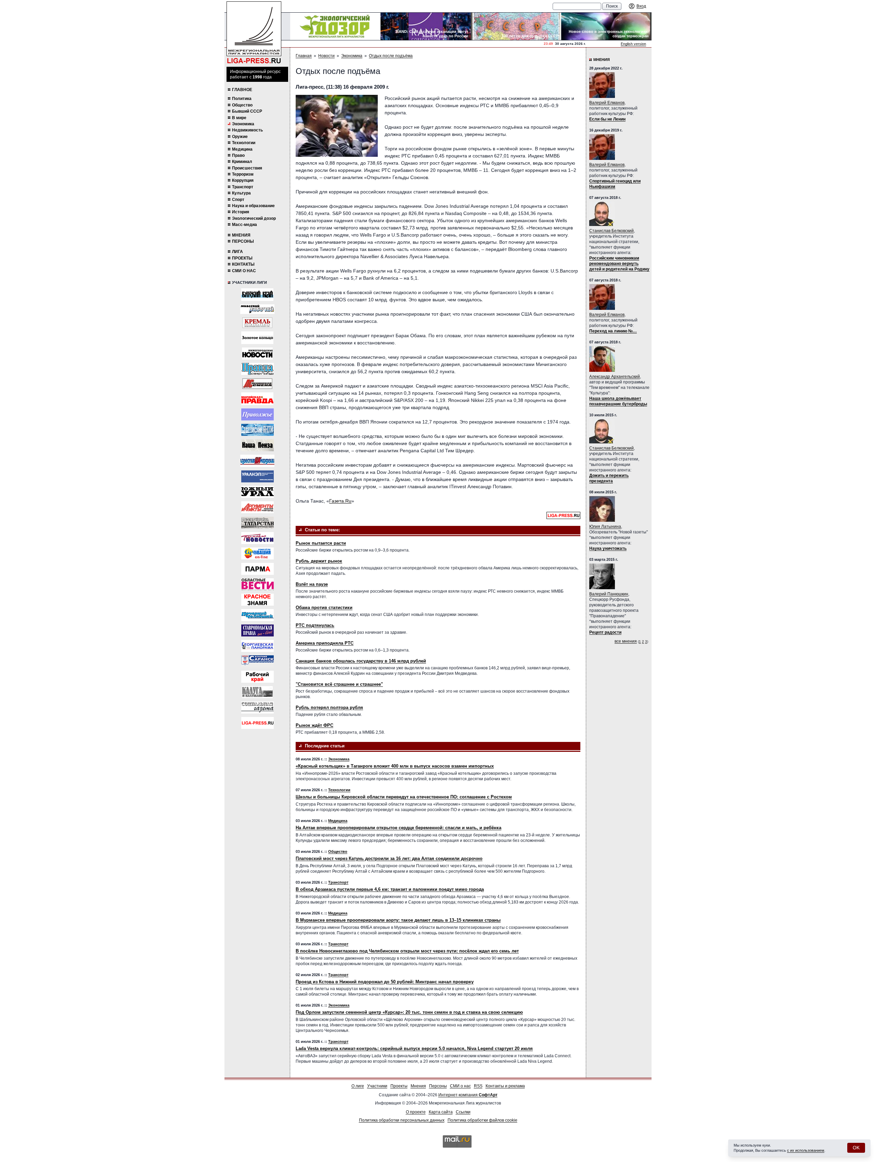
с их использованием (805, 1150)
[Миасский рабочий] (257, 309)
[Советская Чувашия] (257, 553)
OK (856, 1147)
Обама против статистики (324, 607)
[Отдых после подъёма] (337, 126)
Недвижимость (247, 130)
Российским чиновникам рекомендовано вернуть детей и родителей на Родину (619, 263)
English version (633, 44)
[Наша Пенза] (257, 445)
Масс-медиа (244, 224)
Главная (304, 55)
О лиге (357, 1086)
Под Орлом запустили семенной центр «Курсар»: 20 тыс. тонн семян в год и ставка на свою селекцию (409, 1012)
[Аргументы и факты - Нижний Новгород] (257, 507)
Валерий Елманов (606, 102)
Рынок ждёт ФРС (314, 725)
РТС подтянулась (315, 625)
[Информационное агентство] (257, 414)
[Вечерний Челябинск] (257, 615)
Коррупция (243, 180)
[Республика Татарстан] (257, 523)
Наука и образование (253, 205)
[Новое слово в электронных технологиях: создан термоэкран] (606, 26)
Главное (242, 89)
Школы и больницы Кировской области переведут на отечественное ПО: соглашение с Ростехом (404, 796)
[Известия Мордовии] (257, 461)
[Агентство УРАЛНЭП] (257, 476)
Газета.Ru (340, 501)
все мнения (626, 641)
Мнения (241, 235)
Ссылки (463, 1112)
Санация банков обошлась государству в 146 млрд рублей (361, 661)
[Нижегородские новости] (257, 353)
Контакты (243, 264)
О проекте (416, 1112)
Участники (377, 1086)
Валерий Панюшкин (608, 594)
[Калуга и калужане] (257, 692)
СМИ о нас (244, 270)
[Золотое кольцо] (257, 337)
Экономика (243, 124)
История (240, 212)
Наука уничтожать (608, 548)
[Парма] (257, 569)
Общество (242, 105)
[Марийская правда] (257, 398)
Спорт (238, 199)
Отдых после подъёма (391, 55)
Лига (237, 251)
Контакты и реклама (505, 1086)
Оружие (240, 136)
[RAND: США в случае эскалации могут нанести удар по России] (426, 26)
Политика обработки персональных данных (402, 1120)
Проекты (242, 258)
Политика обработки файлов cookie (482, 1120)
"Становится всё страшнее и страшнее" (339, 684)
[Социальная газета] (257, 707)
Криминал (242, 161)
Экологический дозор (254, 218)
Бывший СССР (247, 111)
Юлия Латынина (605, 526)
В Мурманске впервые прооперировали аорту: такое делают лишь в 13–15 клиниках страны (398, 920)
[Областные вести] (257, 584)
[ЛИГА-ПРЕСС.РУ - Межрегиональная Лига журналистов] (254, 32)
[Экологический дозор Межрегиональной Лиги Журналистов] (335, 26)
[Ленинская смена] (257, 383)
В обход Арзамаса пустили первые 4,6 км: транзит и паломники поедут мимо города (390, 889)
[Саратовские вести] (257, 430)
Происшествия (247, 168)
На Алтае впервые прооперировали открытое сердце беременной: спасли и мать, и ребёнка (398, 827)
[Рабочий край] (257, 677)
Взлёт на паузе (312, 584)
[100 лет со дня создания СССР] (516, 26)
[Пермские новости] (257, 538)
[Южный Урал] (257, 492)
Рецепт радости (605, 632)
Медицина (242, 149)
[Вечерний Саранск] (257, 661)
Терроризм (243, 174)
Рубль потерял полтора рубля (329, 707)
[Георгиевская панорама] (257, 646)
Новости (326, 55)
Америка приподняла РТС (324, 643)
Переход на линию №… (613, 331)
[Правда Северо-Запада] (257, 369)
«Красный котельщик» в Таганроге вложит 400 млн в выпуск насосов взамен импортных (395, 766)
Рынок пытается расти (321, 543)
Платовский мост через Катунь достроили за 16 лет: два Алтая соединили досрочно (389, 858)
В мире (239, 117)
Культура (241, 193)
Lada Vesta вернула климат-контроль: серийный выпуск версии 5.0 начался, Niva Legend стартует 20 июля (414, 1048)
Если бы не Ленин (607, 119)
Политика (242, 98)
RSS (478, 1086)
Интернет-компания (468, 1094)
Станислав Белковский (611, 230)
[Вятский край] (257, 294)
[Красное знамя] (257, 600)
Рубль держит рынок (319, 561)
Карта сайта (441, 1112)
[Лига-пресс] (257, 723)
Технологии (243, 142)
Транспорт (242, 187)
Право (238, 155)
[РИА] (257, 322)
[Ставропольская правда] (257, 630)
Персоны (243, 241)
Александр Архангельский (614, 376)
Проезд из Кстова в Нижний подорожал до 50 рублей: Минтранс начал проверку (385, 981)
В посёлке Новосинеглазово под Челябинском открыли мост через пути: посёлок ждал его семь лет (407, 950)
